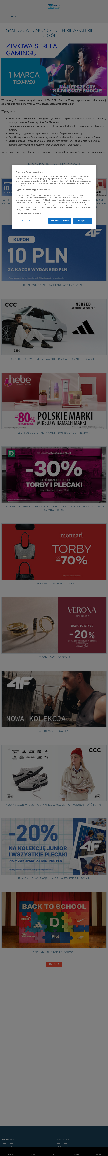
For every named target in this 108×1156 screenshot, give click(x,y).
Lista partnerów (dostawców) (28, 213)
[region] (54, 197)
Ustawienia (25, 221)
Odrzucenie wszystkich (59, 221)
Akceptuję (82, 221)
